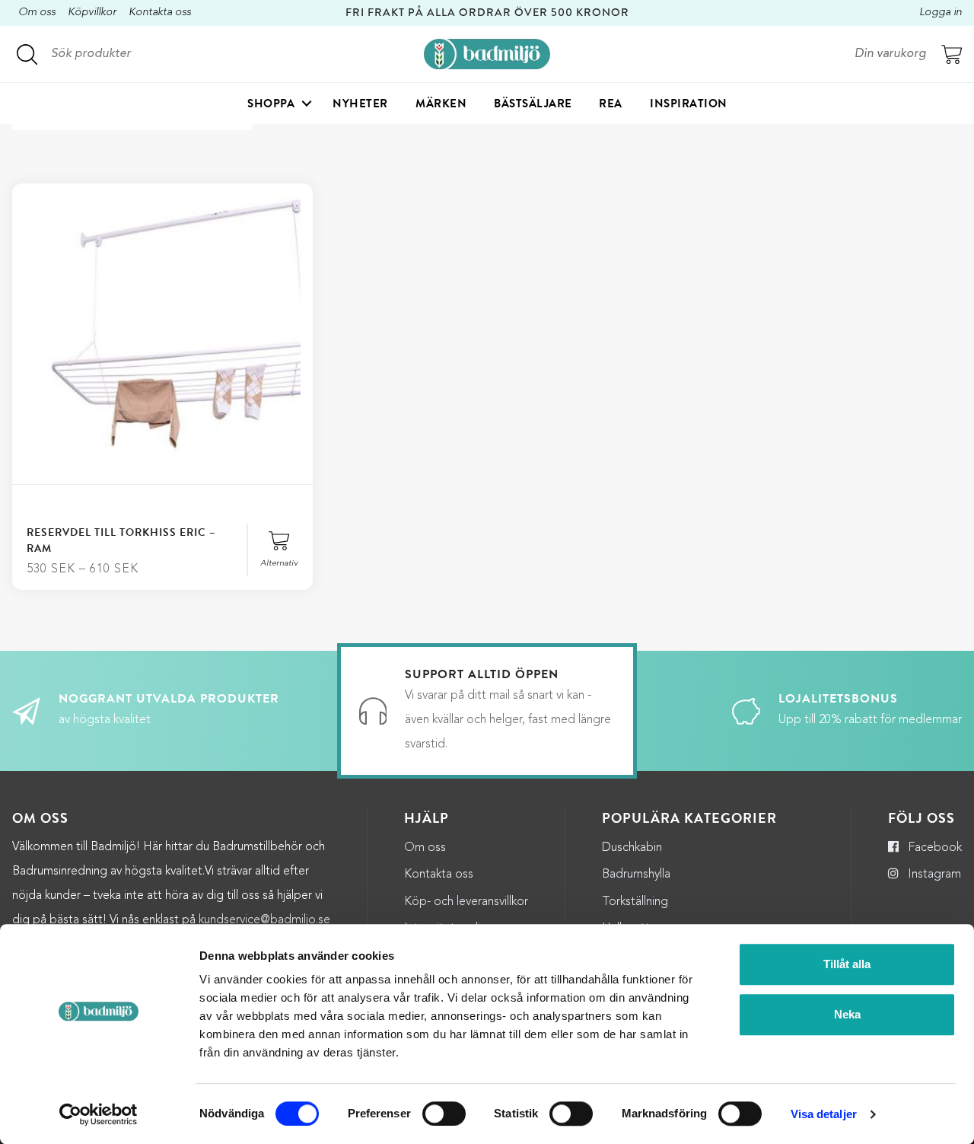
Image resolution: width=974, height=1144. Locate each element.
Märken (440, 103)
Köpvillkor (92, 12)
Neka (847, 1014)
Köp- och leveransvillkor (466, 902)
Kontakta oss (160, 12)
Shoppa (270, 103)
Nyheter (360, 103)
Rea (610, 103)
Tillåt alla (847, 964)
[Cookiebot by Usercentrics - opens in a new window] (98, 1114)
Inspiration (688, 103)
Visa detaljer (824, 1113)
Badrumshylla (636, 874)
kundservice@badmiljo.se (264, 920)
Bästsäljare (533, 103)
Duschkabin (632, 848)
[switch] (444, 1113)
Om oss (37, 12)
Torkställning (635, 902)
